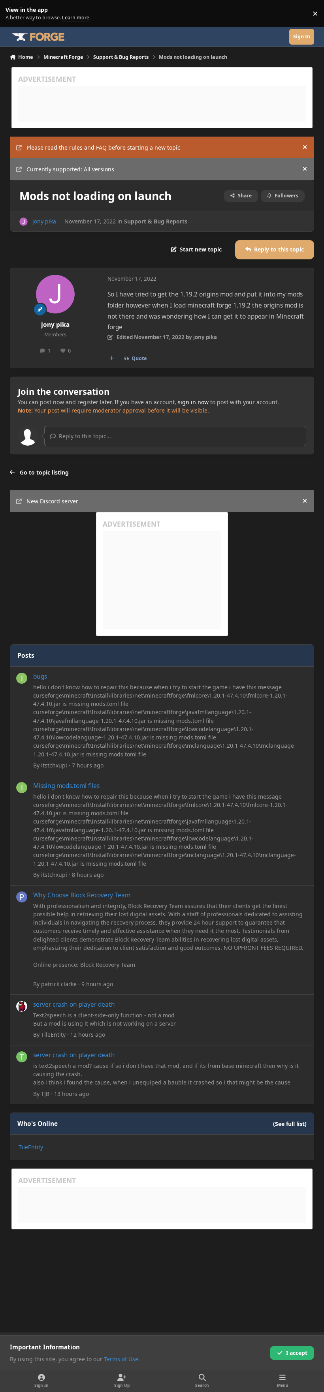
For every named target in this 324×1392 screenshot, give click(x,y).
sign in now (193, 402)
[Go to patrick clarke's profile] (21, 896)
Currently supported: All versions (70, 169)
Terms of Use (121, 1359)
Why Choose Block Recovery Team (81, 895)
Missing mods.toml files (66, 786)
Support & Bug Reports (155, 221)
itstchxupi (54, 765)
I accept (296, 1352)
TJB (45, 1093)
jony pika (44, 221)
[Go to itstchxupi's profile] (21, 678)
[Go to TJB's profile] (21, 1056)
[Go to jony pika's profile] (23, 222)
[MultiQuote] (111, 358)
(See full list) (290, 1123)
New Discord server (52, 501)
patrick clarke (59, 984)
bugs (40, 676)
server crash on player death (74, 1004)
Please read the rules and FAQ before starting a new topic (103, 147)
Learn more (15, 13)
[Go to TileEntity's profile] (21, 1006)
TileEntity (53, 1034)
